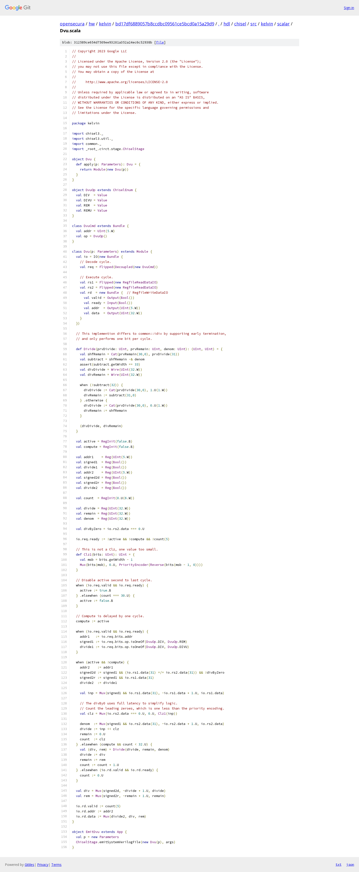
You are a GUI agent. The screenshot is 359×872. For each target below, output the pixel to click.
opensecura (72, 24)
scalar (283, 24)
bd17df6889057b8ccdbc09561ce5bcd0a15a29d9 (164, 24)
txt (338, 864)
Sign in (349, 7)
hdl (226, 24)
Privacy (42, 864)
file (160, 42)
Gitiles (29, 864)
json (350, 864)
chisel (240, 24)
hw (92, 24)
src (253, 24)
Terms (56, 864)
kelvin (105, 24)
